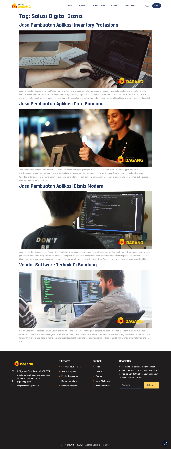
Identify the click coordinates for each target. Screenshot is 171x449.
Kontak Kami (130, 6)
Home (70, 6)
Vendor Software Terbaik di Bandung (58, 265)
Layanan (81, 6)
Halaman (113, 6)
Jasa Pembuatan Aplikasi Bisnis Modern (61, 186)
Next (148, 347)
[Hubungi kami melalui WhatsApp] (165, 443)
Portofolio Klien (98, 6)
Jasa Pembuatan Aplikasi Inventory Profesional (69, 25)
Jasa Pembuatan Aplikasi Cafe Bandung (61, 104)
